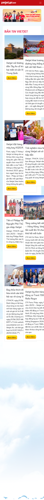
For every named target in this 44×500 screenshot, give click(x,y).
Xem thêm (12, 78)
